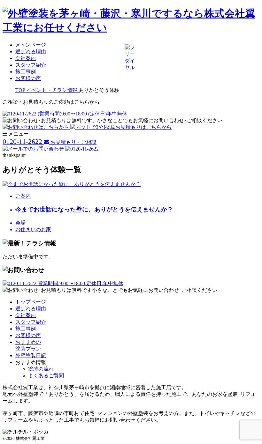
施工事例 (25, 71)
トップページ (30, 302)
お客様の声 (28, 78)
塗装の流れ (41, 369)
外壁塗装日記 (30, 355)
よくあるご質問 (46, 375)
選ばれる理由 (30, 51)
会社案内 (25, 58)
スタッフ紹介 (30, 65)
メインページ (30, 45)
